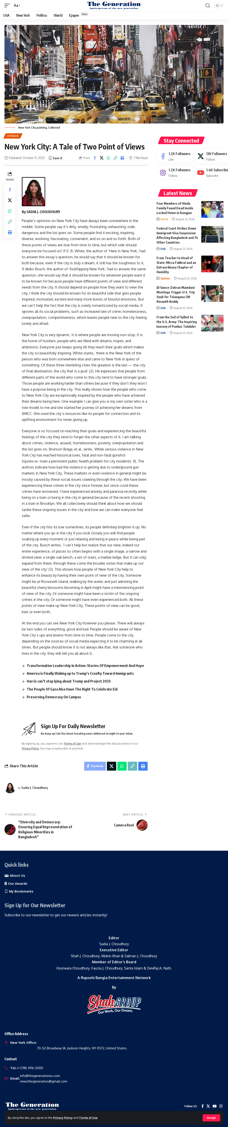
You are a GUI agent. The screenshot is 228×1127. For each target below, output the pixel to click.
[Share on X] (101, 158)
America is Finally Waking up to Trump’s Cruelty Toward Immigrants (80, 673)
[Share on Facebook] (95, 158)
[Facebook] (175, 156)
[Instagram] (175, 172)
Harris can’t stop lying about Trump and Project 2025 (69, 681)
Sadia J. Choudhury (34, 788)
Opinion (13, 136)
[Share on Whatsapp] (108, 158)
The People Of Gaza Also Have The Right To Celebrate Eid (72, 689)
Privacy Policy (63, 1117)
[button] (211, 1117)
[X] (208, 1106)
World (164, 219)
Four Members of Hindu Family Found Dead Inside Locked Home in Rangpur (175, 208)
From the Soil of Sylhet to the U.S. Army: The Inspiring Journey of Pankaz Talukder (177, 321)
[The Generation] (114, 5)
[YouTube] (215, 1106)
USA (163, 248)
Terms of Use (88, 1117)
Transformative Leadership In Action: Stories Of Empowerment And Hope (85, 665)
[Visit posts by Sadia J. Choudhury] (10, 787)
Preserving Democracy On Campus (54, 697)
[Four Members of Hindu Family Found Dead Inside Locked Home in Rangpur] (212, 209)
